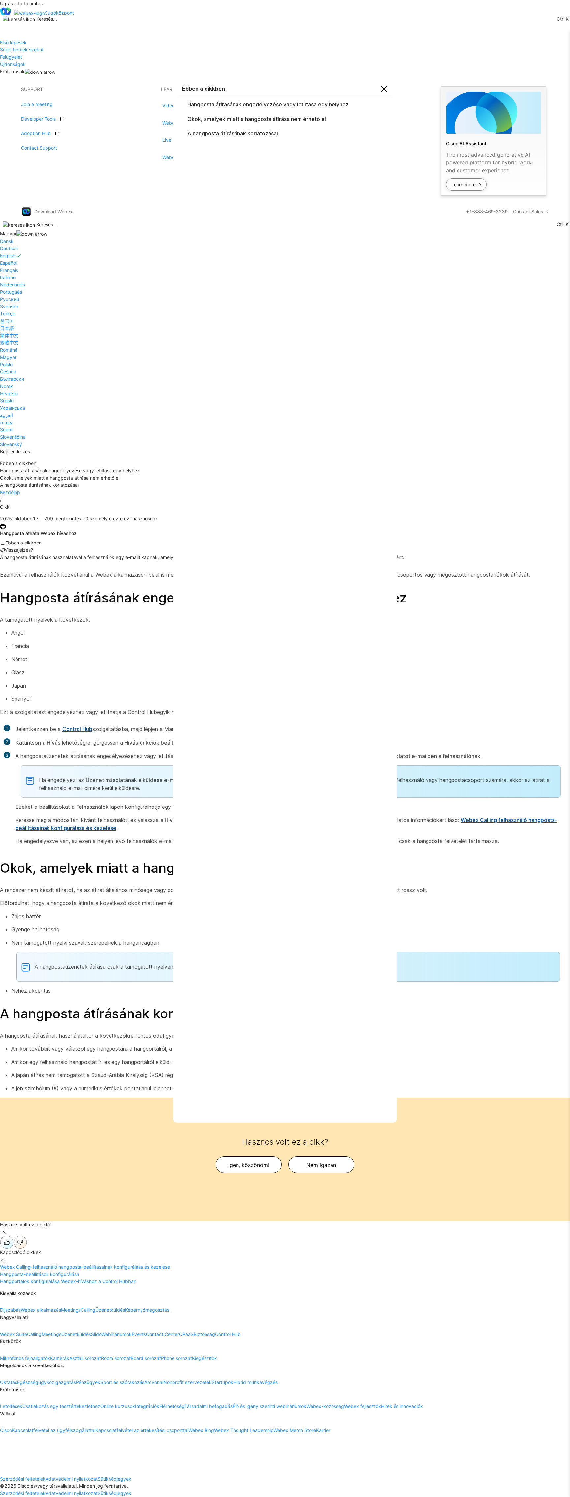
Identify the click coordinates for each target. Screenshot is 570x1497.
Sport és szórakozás (122, 1382)
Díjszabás (10, 1310)
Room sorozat (116, 1358)
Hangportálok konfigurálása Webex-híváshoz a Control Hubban (68, 1281)
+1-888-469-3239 (487, 211)
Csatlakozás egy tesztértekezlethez (61, 1406)
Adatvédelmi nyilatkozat (72, 1479)
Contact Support (39, 148)
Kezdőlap (10, 492)
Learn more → (466, 184)
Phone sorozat (176, 1358)
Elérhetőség (171, 1406)
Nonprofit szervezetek (187, 1382)
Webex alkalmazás (41, 1310)
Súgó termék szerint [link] (22, 49)
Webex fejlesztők (362, 1406)
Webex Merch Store (294, 1430)
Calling (88, 1310)
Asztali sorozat (85, 1358)
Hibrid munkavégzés (255, 1382)
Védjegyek (120, 1479)
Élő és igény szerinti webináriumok (269, 1406)
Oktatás (8, 1382)
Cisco (6, 1430)
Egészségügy (32, 1382)
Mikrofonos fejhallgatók (25, 1358)
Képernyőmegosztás (147, 1310)
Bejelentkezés (15, 451)
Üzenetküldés (110, 1310)
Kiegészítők (204, 1358)
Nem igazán (321, 1165)
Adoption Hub (36, 133)
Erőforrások (12, 71)
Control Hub (77, 729)
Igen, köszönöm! (248, 1165)
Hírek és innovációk (402, 1406)
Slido (96, 1334)
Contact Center (162, 1334)
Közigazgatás (61, 1382)
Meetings (71, 1310)
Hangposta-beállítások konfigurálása (39, 1274)
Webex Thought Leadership (243, 1430)
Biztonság (204, 1334)
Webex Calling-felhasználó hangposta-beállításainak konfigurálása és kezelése (85, 1267)
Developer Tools (38, 119)
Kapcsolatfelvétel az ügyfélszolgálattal (53, 1430)
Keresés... (46, 19)
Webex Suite (13, 1334)
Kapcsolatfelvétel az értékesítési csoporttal (141, 1430)
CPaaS (186, 1334)
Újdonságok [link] (13, 64)
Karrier (323, 1430)
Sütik (103, 1479)
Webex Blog (201, 1430)
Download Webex (53, 211)
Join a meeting (37, 104)
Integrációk (147, 1406)
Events (139, 1334)
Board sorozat (146, 1358)
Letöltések (11, 1406)
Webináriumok (116, 1334)
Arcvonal (153, 1382)
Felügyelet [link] (11, 57)
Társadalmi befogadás (208, 1406)
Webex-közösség (325, 1406)
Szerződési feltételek (23, 1479)
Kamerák (59, 1358)
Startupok (222, 1382)
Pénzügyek (88, 1382)
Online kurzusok (117, 1406)
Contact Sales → (531, 211)
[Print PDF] (3, 526)
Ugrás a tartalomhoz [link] (22, 3)
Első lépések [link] (13, 42)
